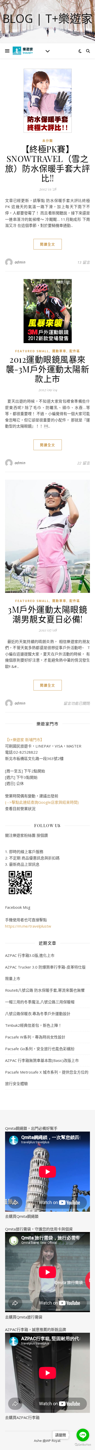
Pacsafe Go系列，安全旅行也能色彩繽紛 (39, 1048)
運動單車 (59, 351)
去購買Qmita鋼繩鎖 (22, 1216)
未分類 (47, 141)
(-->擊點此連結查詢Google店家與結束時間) (42, 802)
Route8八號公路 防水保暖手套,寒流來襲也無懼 (45, 990)
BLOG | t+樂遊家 (47, 18)
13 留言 (83, 262)
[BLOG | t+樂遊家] (23, 51)
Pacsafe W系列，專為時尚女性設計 (35, 1036)
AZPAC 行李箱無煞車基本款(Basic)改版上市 (42, 1060)
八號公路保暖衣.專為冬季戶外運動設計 (37, 1013)
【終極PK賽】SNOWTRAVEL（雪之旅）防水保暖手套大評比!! (47, 163)
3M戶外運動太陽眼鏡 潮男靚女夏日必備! (47, 614)
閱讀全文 (47, 244)
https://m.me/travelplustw (28, 926)
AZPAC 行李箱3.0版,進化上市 (29, 955)
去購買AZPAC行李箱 (22, 1417)
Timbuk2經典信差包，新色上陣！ (33, 1025)
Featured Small (32, 351)
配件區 (74, 351)
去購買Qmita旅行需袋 (23, 1317)
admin (20, 262)
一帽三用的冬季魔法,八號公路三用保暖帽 (39, 1001)
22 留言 (83, 462)
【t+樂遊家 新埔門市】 (24, 739)
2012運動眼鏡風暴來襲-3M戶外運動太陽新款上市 (47, 369)
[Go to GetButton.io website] (83, 1444)
